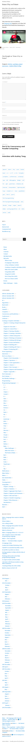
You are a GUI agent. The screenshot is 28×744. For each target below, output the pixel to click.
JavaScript (6, 419)
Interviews (18, 47)
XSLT (3, 507)
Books (4, 307)
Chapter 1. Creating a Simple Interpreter (14, 323)
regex (14, 205)
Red (5, 455)
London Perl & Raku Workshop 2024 (12, 545)
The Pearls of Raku (10, 452)
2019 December (6, 628)
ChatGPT (4, 309)
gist (7, 184)
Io (4, 416)
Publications (5, 471)
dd (7, 180)
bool (4, 173)
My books (6, 258)
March (7, 621)
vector (4, 212)
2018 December (6, 648)
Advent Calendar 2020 (8, 298)
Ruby (5, 457)
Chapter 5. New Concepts (10, 367)
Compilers (5, 311)
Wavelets (4, 504)
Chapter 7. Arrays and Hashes (12, 342)
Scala (5, 462)
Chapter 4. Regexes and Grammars (13, 493)
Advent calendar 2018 (8, 293)
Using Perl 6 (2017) (10, 274)
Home (5, 247)
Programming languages (9, 383)
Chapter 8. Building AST (10, 344)
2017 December (6, 664)
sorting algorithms (12, 209)
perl (4, 194)
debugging (12, 180)
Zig (4, 468)
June (6, 614)
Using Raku (5, 484)
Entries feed (5, 227)
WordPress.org (6, 231)
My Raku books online (8, 528)
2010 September (6, 691)
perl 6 (12, 194)
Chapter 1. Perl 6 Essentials (11, 358)
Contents (6, 251)
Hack (5, 412)
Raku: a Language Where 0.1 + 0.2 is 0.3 (12, 532)
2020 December (6, 603)
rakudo (5, 205)
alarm (9, 169)
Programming (6, 380)
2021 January (5, 601)
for (3, 184)
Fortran (6, 407)
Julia (5, 421)
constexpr (20, 176)
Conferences (5, 316)
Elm (5, 403)
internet (5, 187)
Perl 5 (8, 194)
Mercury (6, 430)
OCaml (5, 435)
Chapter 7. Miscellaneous (10, 500)
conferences (13, 176)
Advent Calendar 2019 (8, 296)
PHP (5, 441)
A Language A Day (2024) (11, 262)
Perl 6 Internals (6, 374)
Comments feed (6, 229)
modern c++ (10, 191)
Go (4, 410)
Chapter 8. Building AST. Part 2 (12, 347)
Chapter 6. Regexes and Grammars (13, 369)
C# (4, 387)
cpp (4, 180)
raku (22, 201)
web (9, 212)
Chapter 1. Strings (8, 486)
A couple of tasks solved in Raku (11, 559)
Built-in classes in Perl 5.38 (9, 568)
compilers (5, 176)
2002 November (6, 707)
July (6, 580)
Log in (4, 224)
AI (2, 300)
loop (4, 191)
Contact (6, 254)
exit (23, 180)
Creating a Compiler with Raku (10, 320)
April (6, 589)
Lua (5, 428)
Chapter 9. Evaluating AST (11, 349)
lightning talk (21, 187)
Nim (5, 432)
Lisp (5, 425)
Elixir (5, 401)
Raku (3, 48)
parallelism (22, 191)
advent (5, 169)
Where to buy (8, 260)
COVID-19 (4, 318)
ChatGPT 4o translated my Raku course (13, 547)
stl (19, 209)
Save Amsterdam (6, 477)
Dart (5, 398)
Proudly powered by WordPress (17, 741)
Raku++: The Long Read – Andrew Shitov (13, 727)
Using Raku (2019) (10, 271)
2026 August (5, 578)
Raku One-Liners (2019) (11, 269)
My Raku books (8, 256)
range (9, 205)
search (19, 205)
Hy (4, 414)
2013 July (4, 680)
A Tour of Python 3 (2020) (12, 265)
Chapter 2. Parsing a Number (11, 331)
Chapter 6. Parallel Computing (12, 498)
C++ (5, 389)
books (22, 169)
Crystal (5, 394)
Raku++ (4, 475)
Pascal (5, 437)
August (7, 594)
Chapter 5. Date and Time (10, 495)
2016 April (5, 666)
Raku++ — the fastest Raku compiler (12, 540)
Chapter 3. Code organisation (11, 362)
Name (4, 102)
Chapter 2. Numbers (9, 489)
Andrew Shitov (6, 1)
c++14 (15, 173)
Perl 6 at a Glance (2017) (11, 278)
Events (5, 281)
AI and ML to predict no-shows (10, 550)
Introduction (7, 502)
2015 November (6, 669)
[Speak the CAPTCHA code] (19, 129)
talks (23, 209)
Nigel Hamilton (6, 723)
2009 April (5, 703)
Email (4, 108)
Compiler (21, 173)
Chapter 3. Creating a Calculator (12, 333)
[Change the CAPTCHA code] (19, 127)
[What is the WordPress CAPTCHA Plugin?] (10, 128)
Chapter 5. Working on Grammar (12, 338)
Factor (5, 405)
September (8, 608)
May (6, 587)
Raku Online (5, 473)
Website (4, 115)
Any (14, 169)
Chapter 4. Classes (9, 365)
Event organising (7, 351)
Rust (5, 459)
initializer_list (19, 184)
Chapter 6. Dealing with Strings (12, 340)
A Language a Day (7, 543)
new (16, 191)
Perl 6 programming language (11, 201)
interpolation (12, 187)
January (7, 626)
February (7, 599)
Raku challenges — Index (10, 283)
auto (18, 169)
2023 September (6, 592)
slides (4, 209)
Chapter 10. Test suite (9, 326)
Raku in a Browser (7, 530)
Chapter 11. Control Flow (10, 329)
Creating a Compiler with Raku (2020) (15, 267)
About (5, 249)
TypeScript (7, 464)
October (7, 585)
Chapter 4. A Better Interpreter (12, 335)
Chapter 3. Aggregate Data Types (12, 491)
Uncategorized (6, 482)
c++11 (11, 173)
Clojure (6, 392)
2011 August (5, 687)
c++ (8, 173)
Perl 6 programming (8, 198)
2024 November (6, 583)
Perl (1, 48)
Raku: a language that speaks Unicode (12, 525)
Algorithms (5, 302)
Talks (3, 480)
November (8, 605)
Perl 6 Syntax (5, 376)
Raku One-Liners (9, 450)
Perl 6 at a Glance (7, 356)
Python (5, 444)
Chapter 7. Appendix (9, 371)
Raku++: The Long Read (8, 538)
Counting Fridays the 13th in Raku (11, 565)
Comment (4, 81)
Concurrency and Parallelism (10, 314)
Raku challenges (9, 448)
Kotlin (5, 423)
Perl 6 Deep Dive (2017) (11, 276)
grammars (12, 184)
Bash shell (5, 305)
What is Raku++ (6, 521)
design (19, 180)
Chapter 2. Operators (9, 360)
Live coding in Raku (7, 523)
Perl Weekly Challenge (8, 378)
